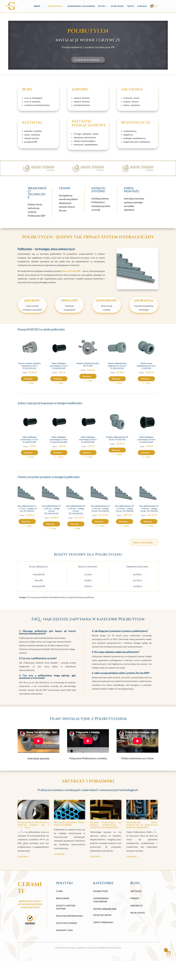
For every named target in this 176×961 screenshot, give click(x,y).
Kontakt (142, 6)
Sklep (37, 6)
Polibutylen (54, 6)
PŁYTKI (101, 6)
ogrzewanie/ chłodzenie (81, 6)
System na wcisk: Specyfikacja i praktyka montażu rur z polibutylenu (33, 825)
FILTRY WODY (117, 6)
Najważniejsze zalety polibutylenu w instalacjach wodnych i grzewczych (142, 825)
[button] (154, 830)
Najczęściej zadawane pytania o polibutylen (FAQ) (69, 823)
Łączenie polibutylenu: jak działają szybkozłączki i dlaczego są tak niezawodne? (105, 825)
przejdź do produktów (86, 59)
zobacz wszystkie (143, 542)
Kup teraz (28, 378)
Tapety (130, 6)
